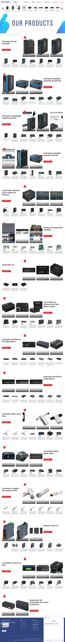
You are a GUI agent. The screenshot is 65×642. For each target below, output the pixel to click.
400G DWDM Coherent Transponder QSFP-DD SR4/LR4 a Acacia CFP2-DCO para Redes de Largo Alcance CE (15, 253)
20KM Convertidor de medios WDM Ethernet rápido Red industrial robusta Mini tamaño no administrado (59, 215)
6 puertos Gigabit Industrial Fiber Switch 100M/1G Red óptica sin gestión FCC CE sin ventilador (41, 66)
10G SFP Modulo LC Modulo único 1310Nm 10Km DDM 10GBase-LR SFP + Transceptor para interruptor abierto (42, 501)
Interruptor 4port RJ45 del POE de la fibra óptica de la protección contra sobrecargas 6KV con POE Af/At (41, 402)
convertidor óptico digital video (51, 452)
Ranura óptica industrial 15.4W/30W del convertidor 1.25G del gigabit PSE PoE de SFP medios (28, 203)
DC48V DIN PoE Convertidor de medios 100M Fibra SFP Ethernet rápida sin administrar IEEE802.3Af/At (15, 215)
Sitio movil (31, 638)
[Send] (62, 640)
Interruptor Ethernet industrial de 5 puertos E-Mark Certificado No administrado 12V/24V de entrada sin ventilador (15, 66)
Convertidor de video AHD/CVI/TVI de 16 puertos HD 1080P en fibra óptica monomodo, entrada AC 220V (32, 476)
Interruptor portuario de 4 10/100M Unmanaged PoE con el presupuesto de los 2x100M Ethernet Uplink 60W (35, 390)
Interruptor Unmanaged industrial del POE (11, 117)
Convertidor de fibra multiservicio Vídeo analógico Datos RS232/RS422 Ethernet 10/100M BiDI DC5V (6, 476)
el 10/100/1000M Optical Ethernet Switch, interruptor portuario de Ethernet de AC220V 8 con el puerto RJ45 (32, 364)
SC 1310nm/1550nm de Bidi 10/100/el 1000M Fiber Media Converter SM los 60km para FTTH (36, 315)
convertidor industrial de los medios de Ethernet (11, 192)
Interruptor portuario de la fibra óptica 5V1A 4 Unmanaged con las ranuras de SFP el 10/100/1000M (42, 352)
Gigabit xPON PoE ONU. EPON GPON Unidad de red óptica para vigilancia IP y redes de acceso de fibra (15, 290)
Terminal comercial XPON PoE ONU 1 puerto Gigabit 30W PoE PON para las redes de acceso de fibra (28, 278)
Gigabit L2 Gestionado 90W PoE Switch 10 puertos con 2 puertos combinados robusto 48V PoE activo (58, 178)
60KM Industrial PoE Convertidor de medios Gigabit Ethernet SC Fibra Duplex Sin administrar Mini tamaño (24, 215)
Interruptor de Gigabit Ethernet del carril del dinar (56, 129)
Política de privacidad (38, 638)
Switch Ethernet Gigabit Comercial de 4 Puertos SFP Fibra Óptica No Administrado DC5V (28, 352)
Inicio (3, 34)
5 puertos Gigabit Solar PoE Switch (27, 129)
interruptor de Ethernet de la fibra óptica (11, 340)
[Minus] (62, 617)
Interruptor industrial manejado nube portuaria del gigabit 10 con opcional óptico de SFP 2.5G (8, 92)
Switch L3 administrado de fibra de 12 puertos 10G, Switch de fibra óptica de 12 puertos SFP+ (32, 439)
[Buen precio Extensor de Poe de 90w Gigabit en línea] (6, 135)
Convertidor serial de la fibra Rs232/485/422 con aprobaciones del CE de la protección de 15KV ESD (59, 588)
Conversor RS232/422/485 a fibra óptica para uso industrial (28, 576)
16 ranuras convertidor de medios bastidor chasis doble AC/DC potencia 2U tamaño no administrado (32, 327)
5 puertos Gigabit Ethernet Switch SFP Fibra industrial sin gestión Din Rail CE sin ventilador (32, 66)
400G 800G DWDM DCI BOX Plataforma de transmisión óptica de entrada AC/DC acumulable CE (8, 241)
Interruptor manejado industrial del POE (52, 154)
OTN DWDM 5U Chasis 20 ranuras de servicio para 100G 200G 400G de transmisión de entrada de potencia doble (6, 253)
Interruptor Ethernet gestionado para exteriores (22, 92)
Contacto (21, 627)
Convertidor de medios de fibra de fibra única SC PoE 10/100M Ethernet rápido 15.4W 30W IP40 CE (41, 215)
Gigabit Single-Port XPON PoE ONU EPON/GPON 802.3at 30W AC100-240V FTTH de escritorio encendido (6, 290)
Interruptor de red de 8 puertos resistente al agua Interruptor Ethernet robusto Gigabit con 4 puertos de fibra (59, 66)
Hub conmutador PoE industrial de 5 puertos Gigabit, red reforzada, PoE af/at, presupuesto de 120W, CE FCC (41, 141)
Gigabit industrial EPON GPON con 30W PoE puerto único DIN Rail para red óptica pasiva (42, 278)
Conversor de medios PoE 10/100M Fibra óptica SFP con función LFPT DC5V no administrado (50, 327)
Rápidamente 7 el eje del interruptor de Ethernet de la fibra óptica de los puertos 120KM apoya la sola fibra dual (50, 364)
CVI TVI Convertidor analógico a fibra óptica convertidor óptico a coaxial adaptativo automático (50, 476)
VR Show (33, 2)
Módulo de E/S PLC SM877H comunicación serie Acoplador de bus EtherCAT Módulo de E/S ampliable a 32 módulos (35, 539)
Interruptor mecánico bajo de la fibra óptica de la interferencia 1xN (29, 427)
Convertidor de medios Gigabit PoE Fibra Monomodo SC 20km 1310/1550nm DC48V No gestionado (15, 327)
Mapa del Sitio (26, 638)
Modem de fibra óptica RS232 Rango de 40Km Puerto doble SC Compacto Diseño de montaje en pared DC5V (24, 588)
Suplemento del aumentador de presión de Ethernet (39, 602)
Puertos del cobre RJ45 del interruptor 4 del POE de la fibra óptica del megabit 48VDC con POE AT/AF (24, 402)
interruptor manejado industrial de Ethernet (52, 80)
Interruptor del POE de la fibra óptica (52, 378)
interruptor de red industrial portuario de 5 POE (41, 129)
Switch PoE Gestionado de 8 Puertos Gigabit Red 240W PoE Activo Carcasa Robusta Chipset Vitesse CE (24, 178)
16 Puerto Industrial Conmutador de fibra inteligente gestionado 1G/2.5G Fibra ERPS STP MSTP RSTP (15, 104)
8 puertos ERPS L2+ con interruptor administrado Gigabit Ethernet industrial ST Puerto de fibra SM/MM (24, 104)
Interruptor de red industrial (9, 42)
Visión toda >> (6, 49)
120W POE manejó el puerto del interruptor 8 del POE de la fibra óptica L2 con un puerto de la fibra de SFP (59, 402)
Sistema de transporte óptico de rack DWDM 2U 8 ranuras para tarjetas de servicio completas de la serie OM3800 (22, 241)
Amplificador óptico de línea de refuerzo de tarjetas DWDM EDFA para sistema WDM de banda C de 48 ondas (50, 253)
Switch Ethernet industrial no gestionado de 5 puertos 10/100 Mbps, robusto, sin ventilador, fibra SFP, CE (56, 54)
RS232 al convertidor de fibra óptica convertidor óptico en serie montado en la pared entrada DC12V (32, 588)
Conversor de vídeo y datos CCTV (8, 464)
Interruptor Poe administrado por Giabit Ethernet (35, 166)
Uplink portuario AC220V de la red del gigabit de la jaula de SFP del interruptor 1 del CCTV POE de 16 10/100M (22, 390)
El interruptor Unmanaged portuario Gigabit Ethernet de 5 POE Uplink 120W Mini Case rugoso (14, 141)
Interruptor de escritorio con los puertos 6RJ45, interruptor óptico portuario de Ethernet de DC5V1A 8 (41, 364)
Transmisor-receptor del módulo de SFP (10, 489)
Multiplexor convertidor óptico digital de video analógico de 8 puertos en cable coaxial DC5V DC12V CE (41, 476)
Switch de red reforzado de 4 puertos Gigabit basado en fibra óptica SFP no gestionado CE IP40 (42, 54)
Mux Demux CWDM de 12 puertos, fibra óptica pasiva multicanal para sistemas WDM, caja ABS (24, 253)
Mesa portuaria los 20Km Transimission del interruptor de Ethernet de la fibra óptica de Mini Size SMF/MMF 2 (56, 352)
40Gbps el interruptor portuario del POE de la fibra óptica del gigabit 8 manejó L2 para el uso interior (32, 402)
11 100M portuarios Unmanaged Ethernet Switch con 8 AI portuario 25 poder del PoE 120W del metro (6, 402)
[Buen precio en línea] (6, 545)
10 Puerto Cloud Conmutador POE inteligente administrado (8, 166)
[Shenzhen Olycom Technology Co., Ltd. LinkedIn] (5, 631)
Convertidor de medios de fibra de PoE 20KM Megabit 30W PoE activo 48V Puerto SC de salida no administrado (59, 327)
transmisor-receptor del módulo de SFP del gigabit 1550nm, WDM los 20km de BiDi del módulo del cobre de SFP (28, 501)
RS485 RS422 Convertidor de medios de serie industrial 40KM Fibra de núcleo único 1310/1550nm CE (41, 588)
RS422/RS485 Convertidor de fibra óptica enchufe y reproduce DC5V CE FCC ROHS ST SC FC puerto (50, 588)
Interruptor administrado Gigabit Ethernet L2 (35, 92)
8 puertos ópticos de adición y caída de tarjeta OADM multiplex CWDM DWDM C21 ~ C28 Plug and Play (59, 253)
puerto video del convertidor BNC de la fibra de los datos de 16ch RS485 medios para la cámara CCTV (35, 464)
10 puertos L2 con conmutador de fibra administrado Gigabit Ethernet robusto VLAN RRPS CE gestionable (59, 104)
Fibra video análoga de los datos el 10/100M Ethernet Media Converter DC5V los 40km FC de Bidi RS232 (22, 464)
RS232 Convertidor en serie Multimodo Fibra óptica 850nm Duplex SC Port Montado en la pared (6, 588)
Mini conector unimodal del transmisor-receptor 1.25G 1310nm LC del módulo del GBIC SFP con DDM (6, 513)
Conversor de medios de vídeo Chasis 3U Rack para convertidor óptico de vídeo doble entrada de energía (59, 476)
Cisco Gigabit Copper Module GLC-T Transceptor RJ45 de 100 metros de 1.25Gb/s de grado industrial (56, 501)
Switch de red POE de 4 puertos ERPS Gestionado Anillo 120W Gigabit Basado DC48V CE (32, 178)
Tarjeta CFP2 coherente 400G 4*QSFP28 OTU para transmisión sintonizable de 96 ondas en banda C (35, 241)
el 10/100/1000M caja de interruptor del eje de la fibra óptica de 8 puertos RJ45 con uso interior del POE (50, 402)
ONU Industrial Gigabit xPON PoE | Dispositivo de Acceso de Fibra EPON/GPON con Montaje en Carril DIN (23, 290)
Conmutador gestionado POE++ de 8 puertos (22, 166)
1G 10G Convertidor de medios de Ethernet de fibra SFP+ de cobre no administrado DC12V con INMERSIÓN (22, 315)
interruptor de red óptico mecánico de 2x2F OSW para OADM (55, 427)
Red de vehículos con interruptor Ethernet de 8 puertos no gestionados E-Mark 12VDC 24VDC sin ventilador (24, 66)
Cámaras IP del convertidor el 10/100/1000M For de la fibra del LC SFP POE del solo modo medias (8, 315)
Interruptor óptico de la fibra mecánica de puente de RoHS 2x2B (42, 427)
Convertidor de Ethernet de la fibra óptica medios (51, 304)
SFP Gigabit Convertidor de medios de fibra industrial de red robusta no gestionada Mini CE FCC (56, 203)
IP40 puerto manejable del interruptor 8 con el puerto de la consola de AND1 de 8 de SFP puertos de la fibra (50, 104)
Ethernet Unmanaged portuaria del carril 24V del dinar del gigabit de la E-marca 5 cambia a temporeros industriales (28, 54)
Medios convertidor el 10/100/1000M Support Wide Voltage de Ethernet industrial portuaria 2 (42, 203)
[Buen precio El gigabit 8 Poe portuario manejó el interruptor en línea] (32, 98)
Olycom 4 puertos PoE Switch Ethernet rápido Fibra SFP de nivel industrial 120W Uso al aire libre (59, 141)
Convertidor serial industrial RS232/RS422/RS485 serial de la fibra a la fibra (56, 576)
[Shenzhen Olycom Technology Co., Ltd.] (5, 1)
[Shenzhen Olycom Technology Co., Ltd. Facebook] (3, 631)
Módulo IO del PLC (50, 526)
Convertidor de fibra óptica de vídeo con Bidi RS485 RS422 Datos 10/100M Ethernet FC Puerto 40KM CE (23, 476)
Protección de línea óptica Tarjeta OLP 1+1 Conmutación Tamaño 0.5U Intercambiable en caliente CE (41, 253)
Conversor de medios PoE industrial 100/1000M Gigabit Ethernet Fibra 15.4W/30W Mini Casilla (6, 215)
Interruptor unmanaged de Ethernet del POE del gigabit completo (7, 390)
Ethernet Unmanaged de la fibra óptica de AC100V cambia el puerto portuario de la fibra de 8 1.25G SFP (24, 364)
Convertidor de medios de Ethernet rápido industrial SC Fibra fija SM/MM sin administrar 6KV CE (50, 215)
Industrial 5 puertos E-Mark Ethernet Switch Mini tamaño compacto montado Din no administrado (50, 66)
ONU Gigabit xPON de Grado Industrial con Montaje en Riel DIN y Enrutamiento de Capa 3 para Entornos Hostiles (56, 278)
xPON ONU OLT (8, 265)
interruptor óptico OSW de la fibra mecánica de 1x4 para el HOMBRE (15, 438)
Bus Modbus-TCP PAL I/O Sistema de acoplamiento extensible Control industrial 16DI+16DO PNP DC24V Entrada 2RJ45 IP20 (8, 539)
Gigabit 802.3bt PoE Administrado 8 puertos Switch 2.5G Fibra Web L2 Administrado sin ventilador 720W (41, 178)
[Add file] (45, 640)
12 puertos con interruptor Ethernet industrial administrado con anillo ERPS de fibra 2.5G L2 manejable (41, 104)
